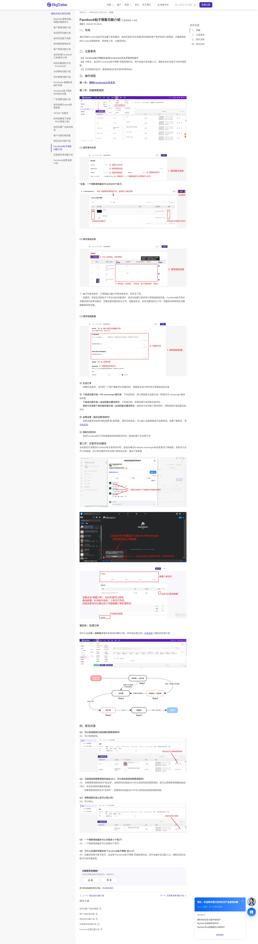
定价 (137, 5)
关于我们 (146, 5)
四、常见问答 (198, 44)
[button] (110, 4)
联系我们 (109, 888)
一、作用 (196, 30)
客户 (119, 5)
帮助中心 (83, 12)
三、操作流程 (198, 39)
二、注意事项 (198, 35)
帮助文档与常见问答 (98, 12)
